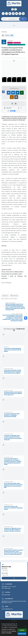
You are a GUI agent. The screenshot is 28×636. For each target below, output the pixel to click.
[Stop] (15, 103)
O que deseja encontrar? (7, 16)
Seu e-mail (5, 573)
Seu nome (4, 568)
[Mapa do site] (19, 13)
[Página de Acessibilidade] (23, 13)
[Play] (12, 103)
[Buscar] (23, 19)
